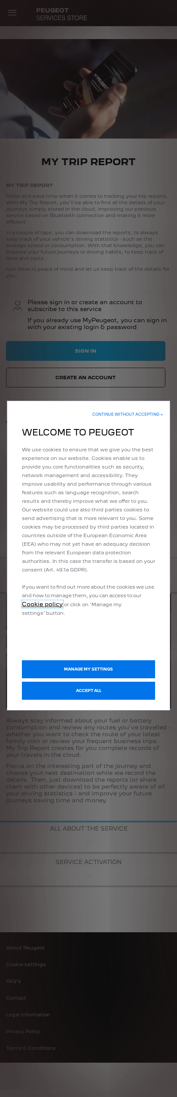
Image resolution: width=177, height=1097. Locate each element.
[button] (127, 414)
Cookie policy (42, 604)
